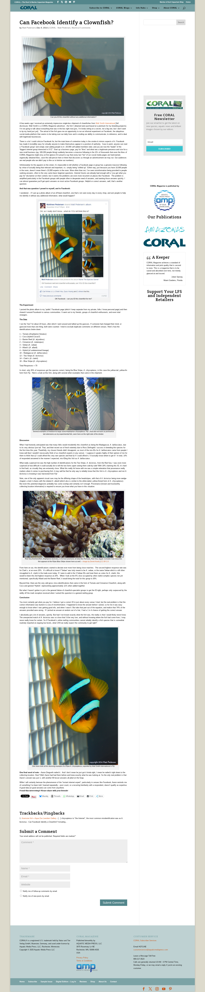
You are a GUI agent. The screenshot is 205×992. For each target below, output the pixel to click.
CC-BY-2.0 (105, 561)
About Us (103, 982)
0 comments (84, 28)
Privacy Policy (82, 958)
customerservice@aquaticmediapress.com (150, 950)
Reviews (83, 982)
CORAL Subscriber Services (144, 940)
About (170, 8)
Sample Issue (46, 982)
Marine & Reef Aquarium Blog (171, 2)
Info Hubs (141, 8)
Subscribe (32, 982)
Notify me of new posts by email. (36, 896)
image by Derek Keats (91, 561)
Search (181, 22)
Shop (154, 8)
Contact (113, 982)
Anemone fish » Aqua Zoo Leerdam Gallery (39, 818)
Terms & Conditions (84, 961)
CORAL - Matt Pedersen (60, 28)
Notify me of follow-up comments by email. (40, 891)
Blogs (123, 8)
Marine (75, 28)
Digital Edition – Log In (66, 982)
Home (188, 2)
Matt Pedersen (28, 28)
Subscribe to (99, 8)
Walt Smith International (105, 123)
